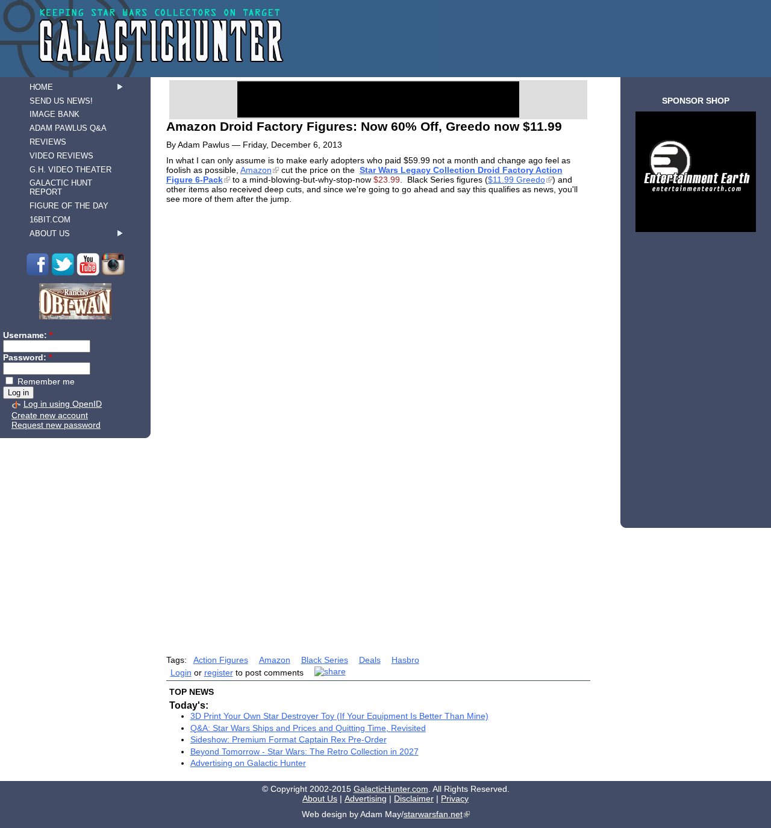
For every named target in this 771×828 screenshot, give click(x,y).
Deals (370, 660)
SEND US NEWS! (61, 100)
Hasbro (405, 660)
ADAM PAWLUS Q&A (68, 128)
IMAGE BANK (55, 114)
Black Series (324, 660)
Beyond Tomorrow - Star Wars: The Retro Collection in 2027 (304, 751)
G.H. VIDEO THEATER (70, 169)
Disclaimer (414, 798)
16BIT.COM (50, 219)
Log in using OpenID (62, 404)
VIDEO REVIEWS (61, 155)
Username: (27, 335)
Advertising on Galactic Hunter (248, 763)
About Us (319, 798)
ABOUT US (50, 233)
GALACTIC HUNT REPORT (61, 187)
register (218, 672)
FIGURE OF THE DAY (69, 205)
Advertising (366, 798)
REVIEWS (48, 141)
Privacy (455, 798)
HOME (41, 87)
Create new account (49, 415)
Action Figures (220, 660)
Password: (27, 357)
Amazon (256, 170)
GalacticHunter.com (391, 789)
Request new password (56, 425)
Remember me (45, 381)
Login (181, 672)
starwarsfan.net (433, 814)
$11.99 (516, 179)
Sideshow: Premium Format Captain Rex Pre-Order (288, 739)
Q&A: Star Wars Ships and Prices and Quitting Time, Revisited (308, 728)
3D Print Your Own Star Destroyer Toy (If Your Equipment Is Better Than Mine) (339, 716)
